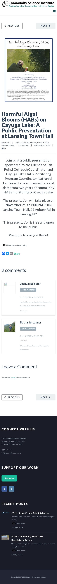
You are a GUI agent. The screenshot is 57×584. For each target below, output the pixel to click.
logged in (13, 377)
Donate (9, 478)
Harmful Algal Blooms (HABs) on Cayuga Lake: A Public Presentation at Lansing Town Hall (27, 125)
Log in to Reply (28, 290)
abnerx (7, 142)
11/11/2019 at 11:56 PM (31, 297)
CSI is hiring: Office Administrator (30, 512)
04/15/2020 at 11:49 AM (31, 336)
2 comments (23, 145)
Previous (13, 25)
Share (17, 253)
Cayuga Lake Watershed (25, 142)
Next (44, 25)
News (11, 145)
